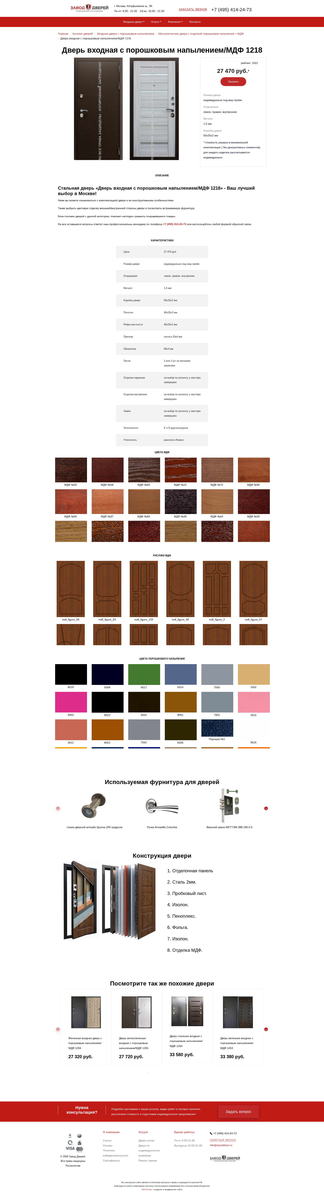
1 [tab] (153, 832)
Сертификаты (111, 1160)
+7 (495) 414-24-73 (231, 9)
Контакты (195, 21)
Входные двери (132, 21)
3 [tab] (165, 832)
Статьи (107, 1140)
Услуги (155, 21)
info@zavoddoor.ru (221, 1145)
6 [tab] (142, 1073)
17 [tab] (204, 1073)
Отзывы (107, 1145)
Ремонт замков (148, 1160)
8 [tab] (153, 1073)
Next (266, 808)
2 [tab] (159, 832)
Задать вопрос (238, 1112)
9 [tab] (159, 1073)
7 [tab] (148, 1073)
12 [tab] (176, 1073)
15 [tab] (193, 1073)
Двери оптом (146, 1140)
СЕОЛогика (147, 1189)
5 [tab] (137, 1073)
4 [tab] (170, 832)
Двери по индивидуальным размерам (149, 1150)
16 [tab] (198, 1073)
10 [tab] (165, 1073)
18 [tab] (210, 1073)
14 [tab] (187, 1073)
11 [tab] (170, 1073)
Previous (58, 808)
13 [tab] (182, 1073)
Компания (174, 21)
